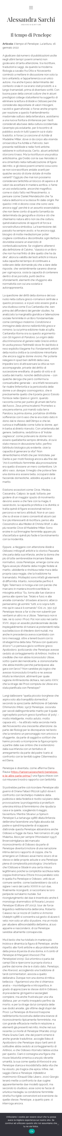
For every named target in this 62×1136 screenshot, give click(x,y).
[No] (58, 1124)
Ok (31, 1131)
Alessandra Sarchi (31, 19)
